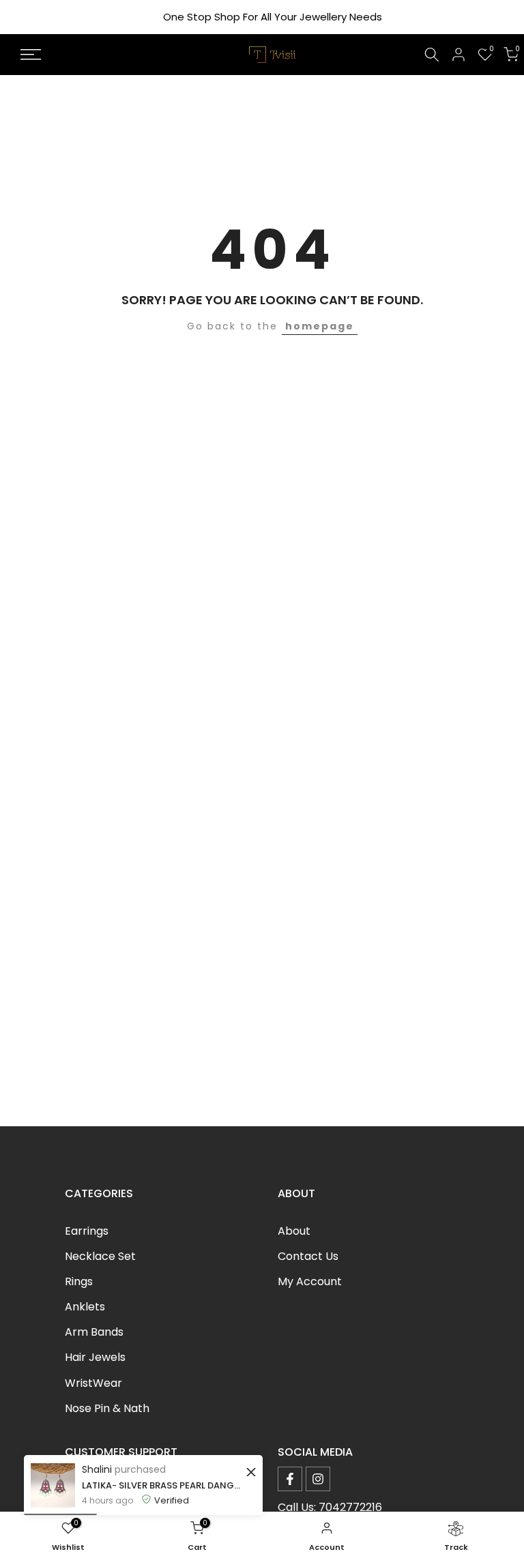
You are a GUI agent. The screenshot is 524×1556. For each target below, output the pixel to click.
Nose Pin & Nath (107, 1408)
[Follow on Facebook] (290, 1479)
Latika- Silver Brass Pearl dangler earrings (162, 1485)
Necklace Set (100, 1256)
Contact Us (308, 1256)
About (294, 1231)
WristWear (93, 1383)
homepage (319, 326)
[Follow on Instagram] (318, 1479)
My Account (310, 1281)
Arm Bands (94, 1332)
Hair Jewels (95, 1357)
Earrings (86, 1231)
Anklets (85, 1307)
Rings (79, 1281)
